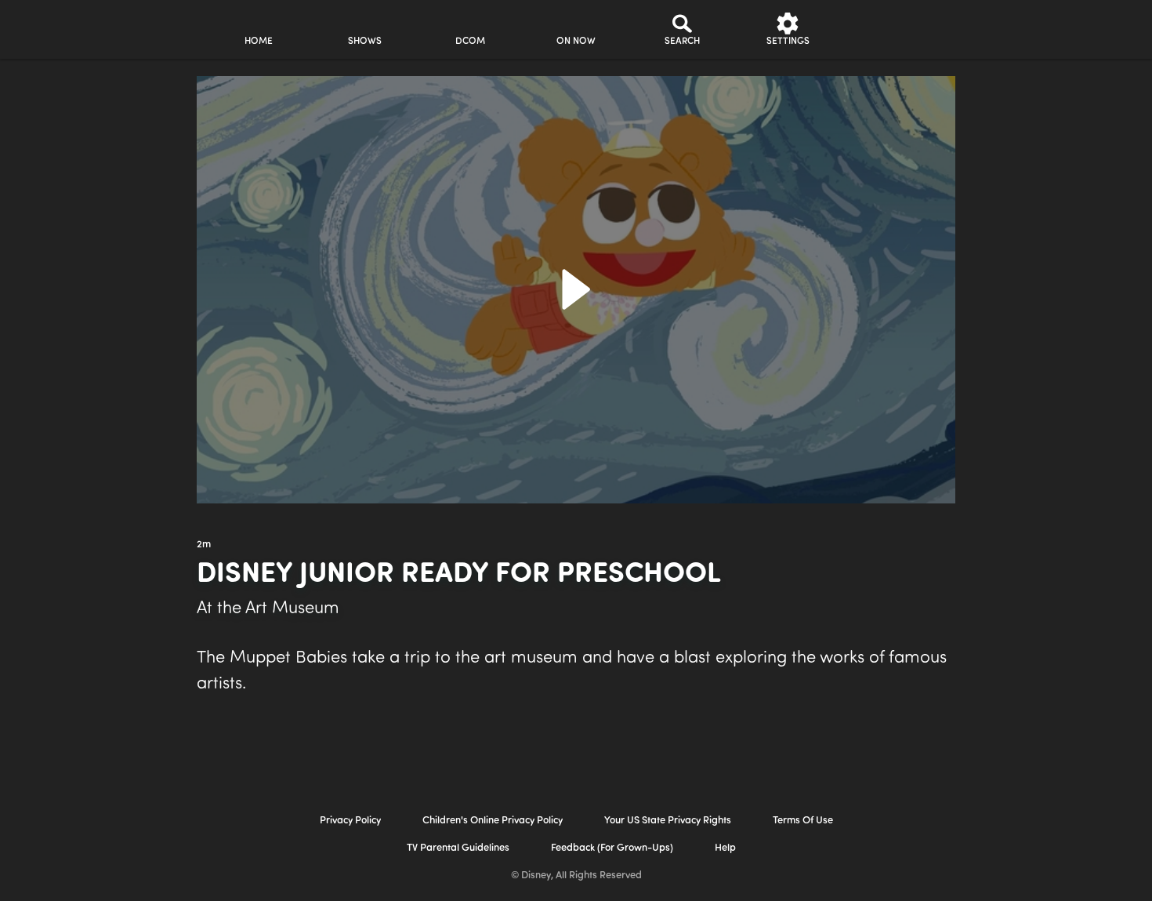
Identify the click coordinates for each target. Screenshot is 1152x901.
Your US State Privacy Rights (667, 821)
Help (725, 848)
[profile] (893, 29)
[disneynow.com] (65, 27)
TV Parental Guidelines (458, 848)
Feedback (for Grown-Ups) (612, 848)
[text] (204, 545)
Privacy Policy (350, 821)
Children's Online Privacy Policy (492, 821)
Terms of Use (803, 821)
